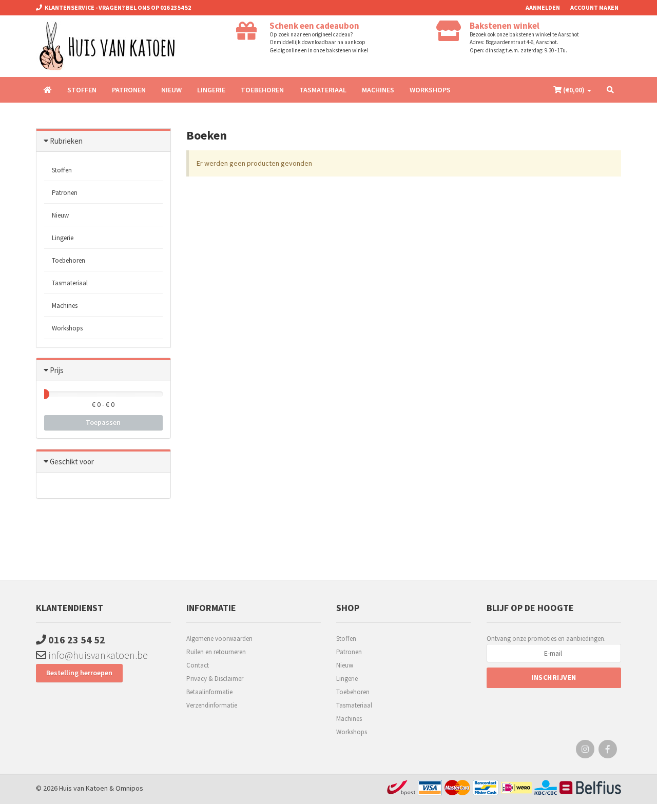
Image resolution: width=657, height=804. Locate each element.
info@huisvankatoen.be (97, 655)
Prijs (57, 370)
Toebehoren (262, 89)
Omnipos (129, 788)
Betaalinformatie (209, 692)
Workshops (430, 89)
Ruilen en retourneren (216, 652)
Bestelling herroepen (79, 672)
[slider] (44, 394)
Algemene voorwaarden (219, 638)
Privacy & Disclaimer (214, 678)
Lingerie (211, 89)
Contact (197, 665)
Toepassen (103, 422)
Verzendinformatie (211, 705)
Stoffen (81, 89)
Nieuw (171, 89)
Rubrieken (66, 141)
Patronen (129, 89)
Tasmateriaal (322, 89)
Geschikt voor (72, 461)
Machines (378, 89)
